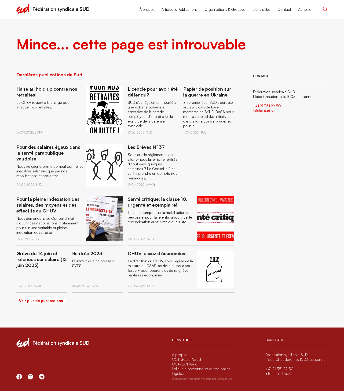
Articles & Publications (179, 9)
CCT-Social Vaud (186, 359)
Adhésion (306, 9)
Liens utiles (262, 9)
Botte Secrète (224, 378)
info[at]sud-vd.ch (267, 110)
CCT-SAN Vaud (185, 364)
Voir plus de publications (41, 300)
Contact (284, 9)
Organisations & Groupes (225, 9)
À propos (146, 9)
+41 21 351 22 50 (267, 106)
